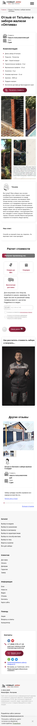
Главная (3, 9)
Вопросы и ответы (7, 619)
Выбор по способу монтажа (11, 536)
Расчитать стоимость (16, 90)
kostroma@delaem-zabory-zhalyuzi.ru (17, 663)
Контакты (4, 599)
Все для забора (6, 546)
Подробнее (17, 723)
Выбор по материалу (8, 530)
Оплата (3, 563)
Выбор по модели (7, 524)
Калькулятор (5, 622)
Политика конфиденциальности (12, 716)
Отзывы (4, 596)
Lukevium (17, 713)
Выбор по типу (6, 540)
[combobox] (7, 307)
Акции (3, 616)
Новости (4, 590)
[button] (5, 417)
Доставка (4, 560)
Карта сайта (5, 602)
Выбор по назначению (9, 527)
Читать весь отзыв (11, 498)
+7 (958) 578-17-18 (15, 644)
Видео (3, 593)
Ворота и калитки (7, 543)
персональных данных (26, 312)
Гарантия (4, 569)
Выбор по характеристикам (10, 533)
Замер (3, 572)
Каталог (4, 519)
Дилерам (4, 566)
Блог (2, 586)
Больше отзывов (28, 506)
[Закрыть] (32, 721)
